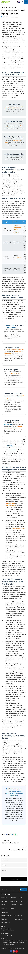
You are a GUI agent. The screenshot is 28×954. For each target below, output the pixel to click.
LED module (12, 450)
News (20, 897)
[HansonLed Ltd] (5, 2)
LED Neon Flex (6, 922)
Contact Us (14, 901)
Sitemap (4, 908)
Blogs (12, 908)
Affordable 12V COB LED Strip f (10, 842)
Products (13, 897)
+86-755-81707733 (8, 930)
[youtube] (16, 951)
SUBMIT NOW (23, 889)
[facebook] (11, 951)
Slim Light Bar (8, 424)
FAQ (20, 901)
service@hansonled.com (9, 935)
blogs (5, 4)
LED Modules (9, 325)
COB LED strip (10, 446)
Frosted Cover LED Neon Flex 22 (17, 849)
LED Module (12, 327)
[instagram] (14, 951)
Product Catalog (6, 915)
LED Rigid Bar (18, 919)
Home (2, 4)
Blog (3, 904)
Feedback (13, 904)
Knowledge (5, 901)
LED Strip (4, 919)
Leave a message (14, 879)
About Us (4, 897)
